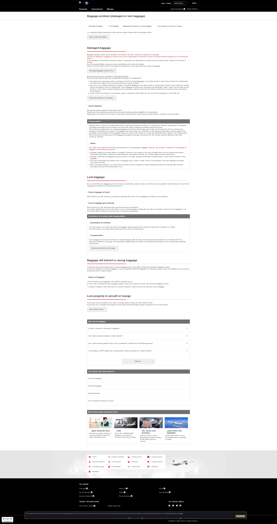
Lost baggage (114, 26)
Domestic (83, 9)
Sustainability (164, 492)
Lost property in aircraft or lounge (169, 26)
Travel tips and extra (89, 501)
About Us (122, 488)
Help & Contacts (192, 9)
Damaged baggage (96, 26)
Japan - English (166, 3)
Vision (161, 488)
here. (181, 513)
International (97, 9)
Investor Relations (85, 496)
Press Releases (124, 496)
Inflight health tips (114, 506)
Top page (82, 488)
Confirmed (240, 516)
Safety (121, 492)
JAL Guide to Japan (86, 506)
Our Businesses (85, 492)
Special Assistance (177, 9)
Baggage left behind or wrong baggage (137, 26)
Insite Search (179, 3)
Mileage (110, 9)
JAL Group (84, 484)
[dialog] (135, 515)
